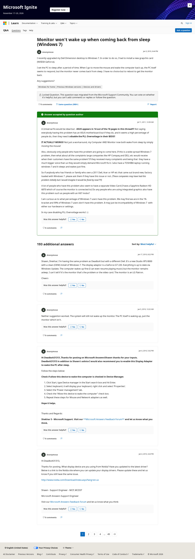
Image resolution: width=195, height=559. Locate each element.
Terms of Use (103, 554)
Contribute (51, 554)
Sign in (189, 23)
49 (108, 534)
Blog (39, 554)
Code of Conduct (119, 554)
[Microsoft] (5, 23)
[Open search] (182, 23)
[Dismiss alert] (190, 5)
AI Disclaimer (9, 554)
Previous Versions (26, 554)
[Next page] (114, 534)
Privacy (62, 554)
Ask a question (183, 30)
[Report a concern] (61, 228)
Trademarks (137, 554)
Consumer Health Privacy (81, 554)
